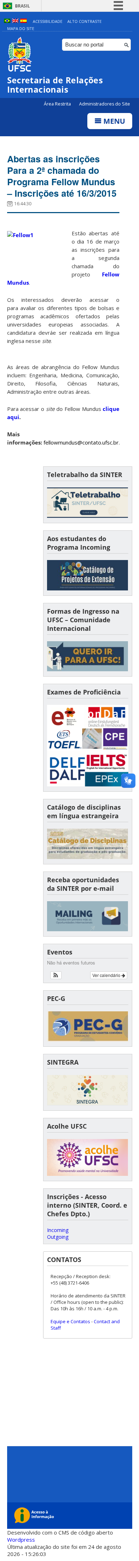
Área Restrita (58, 104)
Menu (113, 121)
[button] (56, 975)
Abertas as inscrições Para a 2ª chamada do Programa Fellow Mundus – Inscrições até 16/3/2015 (62, 176)
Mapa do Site (20, 28)
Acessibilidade (47, 21)
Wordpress (21, 1539)
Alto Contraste (84, 21)
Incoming (57, 1230)
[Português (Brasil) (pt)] (7, 21)
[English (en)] (15, 21)
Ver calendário (107, 975)
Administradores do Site (104, 104)
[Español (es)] (23, 21)
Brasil (22, 6)
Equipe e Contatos (70, 1321)
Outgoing (57, 1236)
